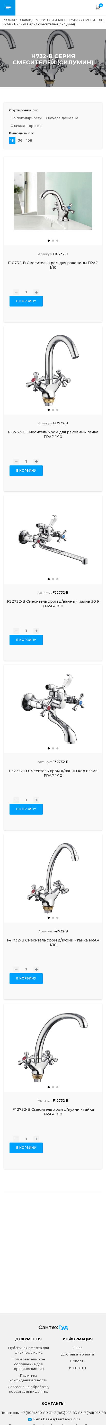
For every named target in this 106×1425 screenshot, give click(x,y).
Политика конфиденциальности (28, 1377)
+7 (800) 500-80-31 (36, 1413)
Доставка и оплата (77, 1354)
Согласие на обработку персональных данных (28, 1389)
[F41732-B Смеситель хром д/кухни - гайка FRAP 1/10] (53, 878)
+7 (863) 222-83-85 (67, 1413)
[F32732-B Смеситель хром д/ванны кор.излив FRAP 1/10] (53, 709)
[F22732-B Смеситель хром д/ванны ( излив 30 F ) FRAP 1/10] (53, 539)
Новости (77, 1361)
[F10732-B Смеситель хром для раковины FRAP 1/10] (53, 201)
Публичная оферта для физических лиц (28, 1350)
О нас (78, 1348)
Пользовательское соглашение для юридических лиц (28, 1364)
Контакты (77, 1368)
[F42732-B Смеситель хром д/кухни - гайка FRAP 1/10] (53, 1047)
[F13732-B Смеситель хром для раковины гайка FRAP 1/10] (53, 370)
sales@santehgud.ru (63, 1419)
